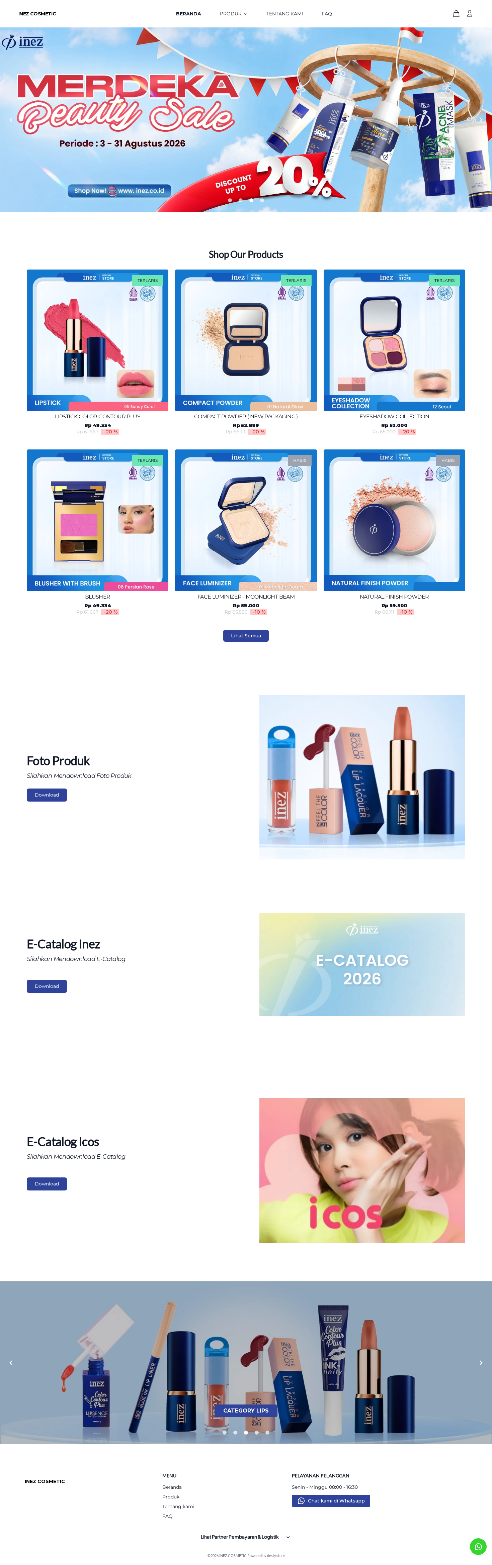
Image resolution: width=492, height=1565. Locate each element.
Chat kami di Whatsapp (336, 1501)
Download (47, 795)
